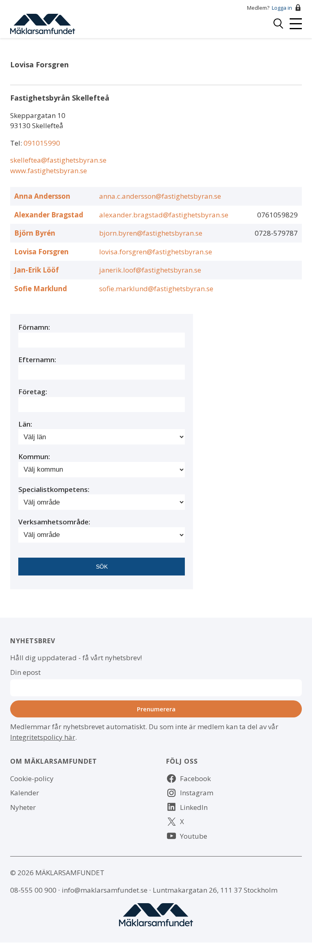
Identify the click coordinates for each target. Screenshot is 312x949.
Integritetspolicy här (42, 737)
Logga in (282, 7)
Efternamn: (37, 359)
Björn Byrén (34, 233)
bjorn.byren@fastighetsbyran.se (150, 233)
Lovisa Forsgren (41, 251)
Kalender (24, 792)
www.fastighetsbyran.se (48, 170)
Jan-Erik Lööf (36, 270)
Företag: (32, 391)
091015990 (42, 143)
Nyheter (23, 807)
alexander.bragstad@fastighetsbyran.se (163, 214)
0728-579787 (276, 233)
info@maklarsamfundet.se (104, 890)
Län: (25, 424)
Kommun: (34, 456)
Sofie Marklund (40, 288)
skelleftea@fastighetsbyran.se (58, 160)
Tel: (17, 143)
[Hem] (42, 23)
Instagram (196, 792)
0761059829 (277, 214)
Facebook (195, 778)
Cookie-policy (32, 778)
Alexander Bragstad (48, 214)
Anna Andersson (42, 196)
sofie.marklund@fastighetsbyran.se (156, 288)
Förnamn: (34, 327)
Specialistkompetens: (53, 489)
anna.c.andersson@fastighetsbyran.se (160, 196)
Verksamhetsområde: (54, 521)
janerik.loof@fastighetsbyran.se (150, 270)
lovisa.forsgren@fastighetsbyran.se (155, 251)
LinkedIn (194, 807)
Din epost (25, 672)
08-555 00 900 (33, 890)
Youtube (193, 836)
